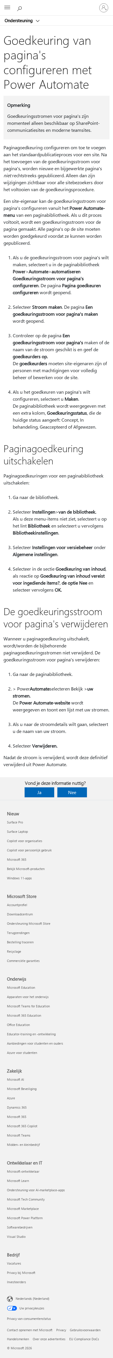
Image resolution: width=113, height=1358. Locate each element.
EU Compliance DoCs (84, 1339)
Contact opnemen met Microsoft (29, 1330)
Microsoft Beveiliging (22, 1089)
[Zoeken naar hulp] (20, 7)
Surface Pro (15, 822)
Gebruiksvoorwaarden (85, 1330)
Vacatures (14, 1263)
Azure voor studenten (22, 1052)
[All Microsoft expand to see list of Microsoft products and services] (7, 8)
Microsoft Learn (18, 1180)
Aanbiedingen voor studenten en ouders (35, 1043)
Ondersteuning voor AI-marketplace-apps (36, 1190)
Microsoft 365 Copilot (22, 1126)
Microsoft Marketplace (23, 1208)
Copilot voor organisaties (24, 841)
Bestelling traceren (20, 942)
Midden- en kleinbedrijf (23, 1144)
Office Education (18, 1025)
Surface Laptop (17, 831)
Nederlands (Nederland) (32, 1298)
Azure (11, 1098)
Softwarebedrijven (19, 1227)
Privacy (61, 1330)
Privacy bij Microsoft (21, 1272)
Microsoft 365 (16, 859)
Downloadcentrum (20, 914)
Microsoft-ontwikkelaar (23, 1171)
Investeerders (16, 1282)
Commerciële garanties (23, 960)
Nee (72, 792)
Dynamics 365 (17, 1107)
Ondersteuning (19, 20)
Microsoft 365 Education (24, 1015)
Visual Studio (16, 1236)
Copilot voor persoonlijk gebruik (29, 850)
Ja (39, 792)
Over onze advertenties (49, 1339)
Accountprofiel (17, 905)
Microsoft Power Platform (25, 1218)
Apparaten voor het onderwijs (28, 997)
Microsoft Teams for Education (28, 1006)
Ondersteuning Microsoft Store (28, 923)
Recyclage (14, 951)
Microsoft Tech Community (26, 1199)
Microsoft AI (15, 1079)
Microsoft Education (21, 987)
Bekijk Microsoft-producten (26, 869)
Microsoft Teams (18, 1135)
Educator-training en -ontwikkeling (31, 1034)
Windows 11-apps (19, 878)
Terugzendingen (18, 933)
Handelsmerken (18, 1339)
